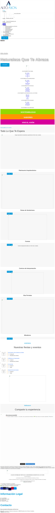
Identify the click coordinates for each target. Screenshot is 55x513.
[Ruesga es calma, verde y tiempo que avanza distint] (34, 438)
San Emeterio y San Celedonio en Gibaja (16, 352)
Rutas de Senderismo (8, 27)
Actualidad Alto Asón (7, 35)
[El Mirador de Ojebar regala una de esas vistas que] (20, 425)
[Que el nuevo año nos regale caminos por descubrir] (7, 424)
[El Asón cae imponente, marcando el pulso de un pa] (7, 436)
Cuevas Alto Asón (7, 28)
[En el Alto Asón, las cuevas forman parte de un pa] (34, 424)
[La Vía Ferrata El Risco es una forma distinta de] (20, 439)
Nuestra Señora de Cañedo (13, 370)
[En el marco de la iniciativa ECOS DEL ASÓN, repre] (48, 447)
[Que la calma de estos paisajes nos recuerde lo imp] (48, 424)
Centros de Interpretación (9, 29)
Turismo (4, 25)
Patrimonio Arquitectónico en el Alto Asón (11, 26)
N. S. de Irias (10, 364)
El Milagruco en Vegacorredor (13, 358)
